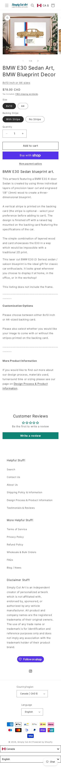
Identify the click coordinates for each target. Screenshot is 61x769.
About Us (12, 484)
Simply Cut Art (24, 742)
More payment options (30, 163)
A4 (23, 105)
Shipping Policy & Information (24, 492)
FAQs (10, 559)
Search (11, 469)
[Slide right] (38, 61)
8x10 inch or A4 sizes (16, 82)
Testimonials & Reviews (21, 507)
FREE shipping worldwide (26, 94)
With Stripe (13, 119)
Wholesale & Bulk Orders (21, 552)
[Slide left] (23, 61)
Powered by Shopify (42, 742)
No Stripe (35, 119)
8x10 (9, 105)
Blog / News (14, 567)
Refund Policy (15, 544)
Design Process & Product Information (30, 500)
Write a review (30, 435)
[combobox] (30, 749)
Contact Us (13, 477)
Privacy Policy (15, 536)
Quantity (7, 126)
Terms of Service (17, 529)
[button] (7, 5)
